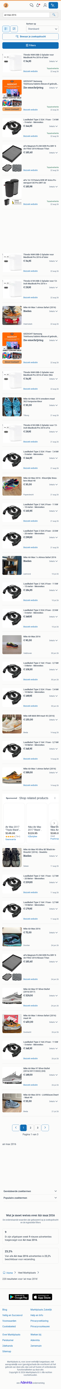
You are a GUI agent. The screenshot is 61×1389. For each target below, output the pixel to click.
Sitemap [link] (6, 1351)
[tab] (6, 29)
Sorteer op (31, 24)
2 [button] (30, 1127)
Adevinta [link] (35, 1340)
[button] (38, 5)
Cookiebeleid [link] (9, 1326)
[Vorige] (16, 1128)
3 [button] (37, 1127)
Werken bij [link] (35, 1334)
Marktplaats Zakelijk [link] (41, 1309)
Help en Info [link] (36, 1315)
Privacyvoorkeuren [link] (40, 1326)
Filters (32, 45)
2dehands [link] (7, 1345)
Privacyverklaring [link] (39, 1320)
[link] (6, 5)
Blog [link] (4, 1309)
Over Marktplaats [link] (11, 1334)
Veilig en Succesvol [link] (12, 1315)
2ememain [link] (36, 1345)
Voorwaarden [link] (9, 1320)
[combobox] (26, 14)
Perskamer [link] (7, 1340)
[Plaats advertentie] (53, 5)
